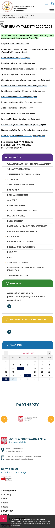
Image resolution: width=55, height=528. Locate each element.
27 (35, 375)
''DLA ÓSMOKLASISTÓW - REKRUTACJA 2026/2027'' (29, 164)
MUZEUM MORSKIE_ (16, 216)
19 (28, 372)
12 (28, 368)
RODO (9, 257)
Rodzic (4, 506)
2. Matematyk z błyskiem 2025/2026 (23, 174)
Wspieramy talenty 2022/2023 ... (14, 17)
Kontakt (5, 514)
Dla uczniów (29, 15)
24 (13, 375)
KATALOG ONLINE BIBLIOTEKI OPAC (22, 211)
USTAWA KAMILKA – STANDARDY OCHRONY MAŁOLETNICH (25, 269)
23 (6, 375)
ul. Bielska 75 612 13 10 (33, 456)
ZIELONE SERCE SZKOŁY (17, 275)
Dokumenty (7, 510)
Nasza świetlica (15, 221)
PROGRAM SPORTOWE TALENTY (21, 247)
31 (13, 379)
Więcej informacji (9, 306)
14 (42, 368)
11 (20, 368)
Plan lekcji (6, 494)
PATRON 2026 (13, 237)
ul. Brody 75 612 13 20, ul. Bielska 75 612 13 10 (52, 3)
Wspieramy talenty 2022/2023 (26, 26)
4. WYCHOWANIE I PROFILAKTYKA (21, 185)
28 (42, 375)
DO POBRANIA (13, 190)
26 (28, 375)
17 (13, 372)
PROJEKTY (11, 252)
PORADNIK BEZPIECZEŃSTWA (20, 242)
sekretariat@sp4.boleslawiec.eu (47, 3)
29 (49, 375)
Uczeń (19, 15)
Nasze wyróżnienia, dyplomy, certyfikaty (27, 226)
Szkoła (4, 498)
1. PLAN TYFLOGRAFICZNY (18, 169)
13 (35, 368)
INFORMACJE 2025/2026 (17, 195)
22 (49, 372)
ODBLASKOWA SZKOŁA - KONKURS (22, 231)
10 (13, 368)
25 (20, 375)
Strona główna (8, 490)
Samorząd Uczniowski (18, 263)
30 (6, 379)
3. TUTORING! (13, 179)
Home (13, 15)
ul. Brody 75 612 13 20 (14, 456)
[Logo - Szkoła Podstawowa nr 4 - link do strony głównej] (19, 6)
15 (49, 368)
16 (6, 372)
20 (35, 372)
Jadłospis (12, 200)
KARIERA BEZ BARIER (16, 205)
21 (42, 372)
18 (20, 372)
